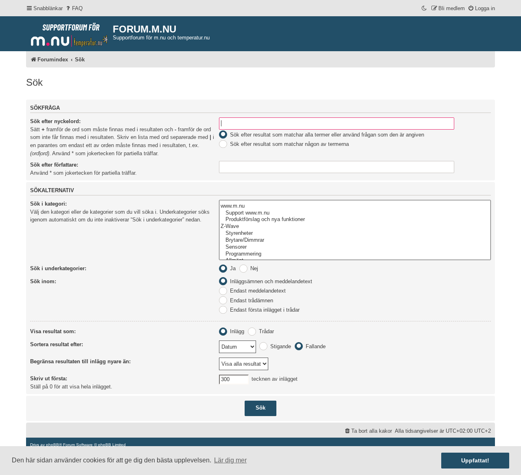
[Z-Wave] (355, 226)
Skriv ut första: (48, 378)
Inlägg (236, 331)
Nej (253, 268)
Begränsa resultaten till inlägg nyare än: (80, 361)
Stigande (280, 346)
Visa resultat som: (53, 331)
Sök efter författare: (54, 165)
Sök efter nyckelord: (55, 121)
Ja (232, 268)
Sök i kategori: (48, 204)
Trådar (265, 331)
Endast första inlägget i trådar (264, 310)
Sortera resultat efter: (56, 344)
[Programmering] (355, 254)
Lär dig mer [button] (230, 460)
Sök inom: (43, 281)
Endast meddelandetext (257, 291)
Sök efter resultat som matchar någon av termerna (288, 144)
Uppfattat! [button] (475, 460)
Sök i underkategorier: (58, 268)
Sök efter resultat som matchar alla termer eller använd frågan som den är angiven (326, 135)
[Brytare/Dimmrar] (355, 240)
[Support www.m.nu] (355, 213)
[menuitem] (74, 8)
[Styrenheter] (355, 233)
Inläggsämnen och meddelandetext (270, 281)
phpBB (52, 444)
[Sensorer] (355, 247)
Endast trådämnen (250, 300)
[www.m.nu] (355, 206)
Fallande (315, 346)
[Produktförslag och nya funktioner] (355, 219)
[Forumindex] (69, 33)
